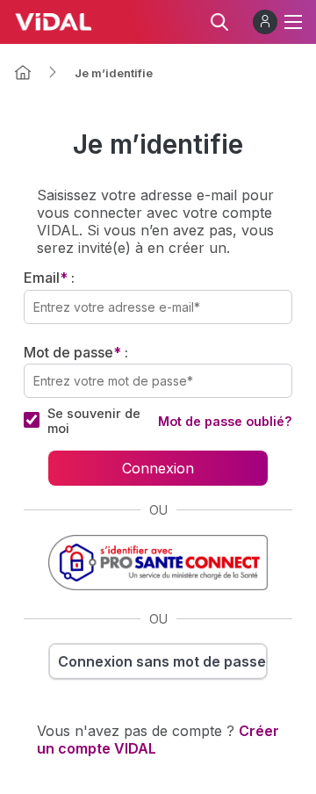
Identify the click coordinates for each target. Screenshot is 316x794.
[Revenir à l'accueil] (23, 72)
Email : (49, 277)
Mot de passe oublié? (225, 421)
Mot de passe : (76, 352)
